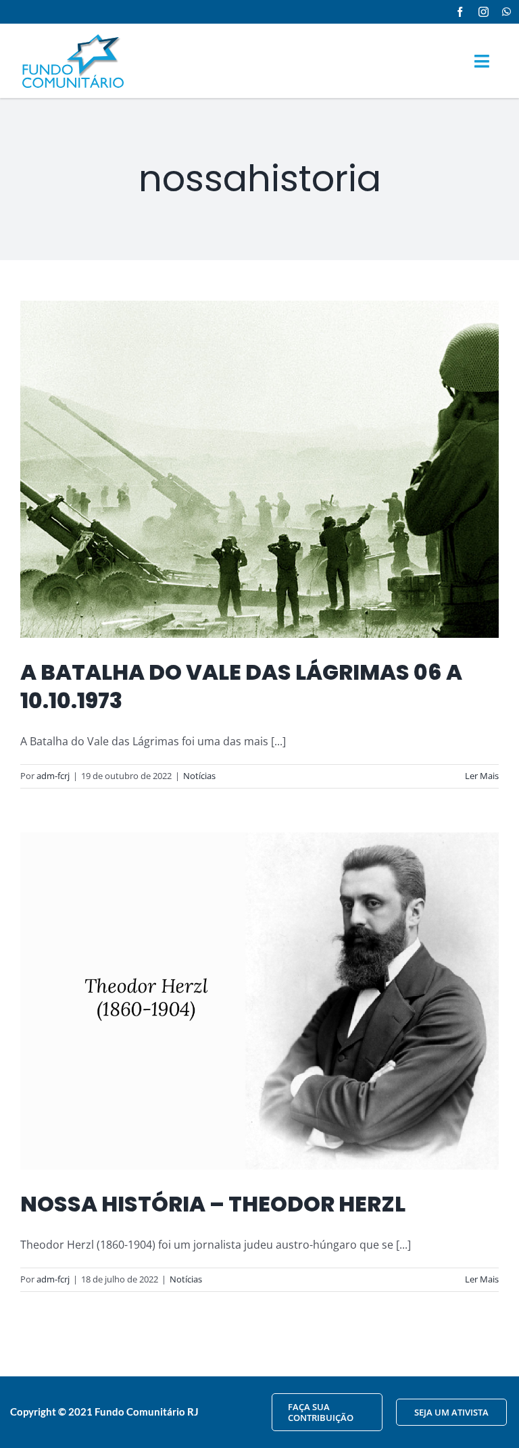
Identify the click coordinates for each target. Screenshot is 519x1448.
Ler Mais (482, 776)
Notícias (199, 776)
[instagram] (483, 12)
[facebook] (460, 12)
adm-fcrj (53, 776)
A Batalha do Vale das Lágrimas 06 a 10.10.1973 (241, 686)
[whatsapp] (506, 12)
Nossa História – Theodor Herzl (212, 1204)
